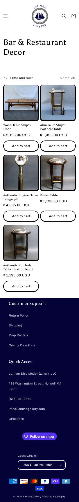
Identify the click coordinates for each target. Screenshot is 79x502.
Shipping (15, 325)
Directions (16, 418)
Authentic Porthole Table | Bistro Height (18, 267)
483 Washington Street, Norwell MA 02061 (35, 386)
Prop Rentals (18, 335)
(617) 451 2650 (20, 399)
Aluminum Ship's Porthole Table (53, 127)
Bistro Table (49, 195)
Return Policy (19, 315)
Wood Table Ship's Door (17, 127)
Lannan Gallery (32, 496)
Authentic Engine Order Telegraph (20, 197)
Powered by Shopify (54, 496)
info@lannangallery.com (27, 409)
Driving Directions (22, 345)
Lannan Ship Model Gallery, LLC (33, 373)
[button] (5, 16)
